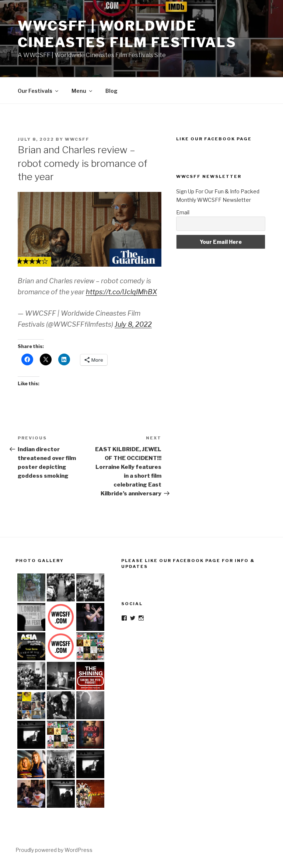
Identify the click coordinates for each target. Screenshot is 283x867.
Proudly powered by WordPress (53, 850)
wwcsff (77, 139)
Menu (78, 91)
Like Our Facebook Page (214, 138)
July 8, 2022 (133, 324)
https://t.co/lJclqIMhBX (121, 292)
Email (182, 212)
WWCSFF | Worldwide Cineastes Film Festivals (127, 34)
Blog (111, 91)
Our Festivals (35, 91)
